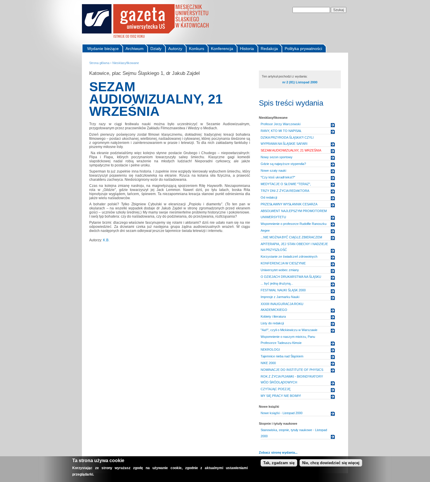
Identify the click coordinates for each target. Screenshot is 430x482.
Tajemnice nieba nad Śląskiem (282, 356)
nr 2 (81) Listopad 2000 (299, 82)
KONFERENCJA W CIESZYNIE (283, 263)
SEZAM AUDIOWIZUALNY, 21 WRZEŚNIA (291, 150)
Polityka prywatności (303, 48)
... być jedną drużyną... (277, 283)
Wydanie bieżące (103, 48)
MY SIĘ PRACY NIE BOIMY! (281, 395)
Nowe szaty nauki (273, 170)
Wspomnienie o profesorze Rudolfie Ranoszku (293, 223)
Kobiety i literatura (273, 316)
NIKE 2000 (268, 363)
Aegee (265, 230)
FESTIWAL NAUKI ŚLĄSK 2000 (283, 290)
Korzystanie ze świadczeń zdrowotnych (289, 256)
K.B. (106, 240)
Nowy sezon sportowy (277, 157)
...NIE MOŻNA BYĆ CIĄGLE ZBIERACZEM (291, 237)
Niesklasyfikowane (125, 63)
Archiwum (134, 48)
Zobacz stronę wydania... (278, 452)
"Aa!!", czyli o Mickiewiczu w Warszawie (289, 330)
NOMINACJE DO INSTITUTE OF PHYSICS (292, 369)
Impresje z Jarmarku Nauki (280, 297)
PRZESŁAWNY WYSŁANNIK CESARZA (289, 204)
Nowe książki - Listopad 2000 (281, 413)
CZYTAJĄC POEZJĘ (275, 389)
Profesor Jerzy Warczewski (280, 124)
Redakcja (269, 48)
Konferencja (222, 48)
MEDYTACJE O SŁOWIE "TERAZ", (286, 184)
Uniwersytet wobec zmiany (280, 270)
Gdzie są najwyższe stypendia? (283, 164)
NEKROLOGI (270, 349)
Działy (155, 48)
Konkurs (196, 48)
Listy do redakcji (272, 323)
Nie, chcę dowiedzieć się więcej (331, 463)
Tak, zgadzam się (279, 463)
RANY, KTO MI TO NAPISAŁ (281, 130)
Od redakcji (269, 197)
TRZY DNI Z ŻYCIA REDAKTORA (285, 190)
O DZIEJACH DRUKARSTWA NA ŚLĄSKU (291, 276)
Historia (247, 48)
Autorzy (175, 48)
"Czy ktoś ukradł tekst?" (278, 177)
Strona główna (99, 63)
